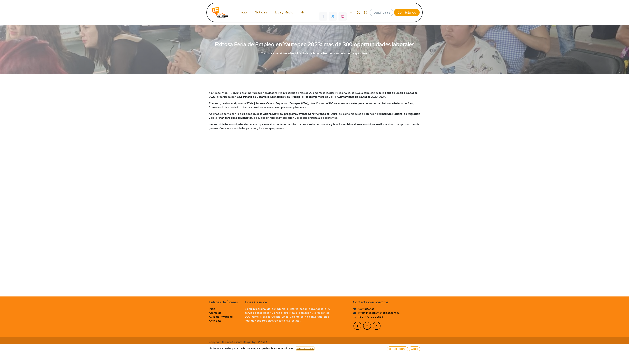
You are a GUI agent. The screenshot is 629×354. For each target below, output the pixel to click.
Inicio (212, 309)
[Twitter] (333, 16)
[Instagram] (343, 16)
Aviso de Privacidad (221, 316)
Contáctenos (366, 309)
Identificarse (381, 12)
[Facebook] (323, 16)
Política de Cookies (305, 348)
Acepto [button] (414, 349)
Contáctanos (407, 12)
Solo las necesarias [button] (398, 349)
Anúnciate (215, 320)
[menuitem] (243, 12)
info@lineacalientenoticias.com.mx (379, 313)
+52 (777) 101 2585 (371, 316)
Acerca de (215, 313)
